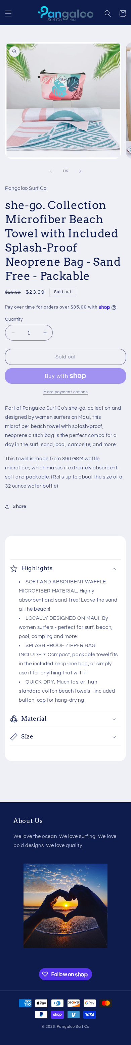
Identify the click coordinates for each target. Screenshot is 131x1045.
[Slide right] (80, 171)
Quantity (14, 319)
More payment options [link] (65, 392)
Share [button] (20, 506)
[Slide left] (50, 171)
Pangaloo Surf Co (73, 1026)
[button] (8, 13)
